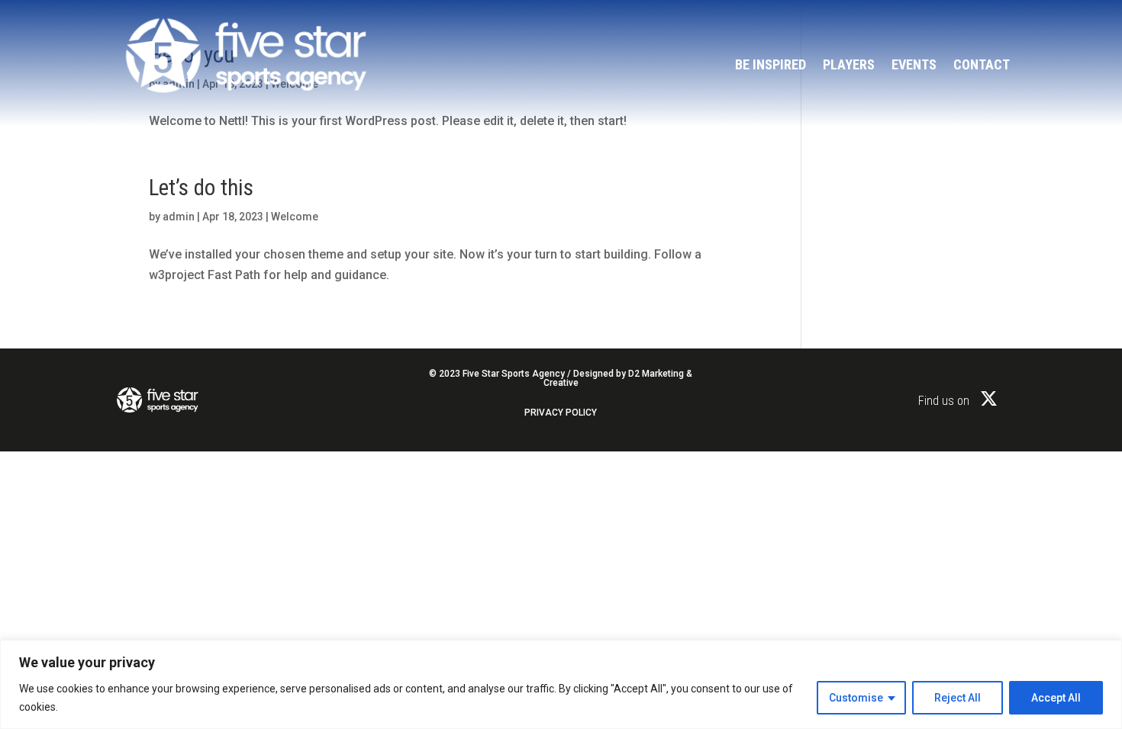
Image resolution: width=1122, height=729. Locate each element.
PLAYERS (849, 65)
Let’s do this (201, 188)
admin (179, 216)
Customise (856, 698)
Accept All (1056, 698)
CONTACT (981, 65)
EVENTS (914, 65)
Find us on (943, 400)
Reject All (957, 698)
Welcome (294, 216)
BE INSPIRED (770, 65)
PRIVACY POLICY (560, 412)
